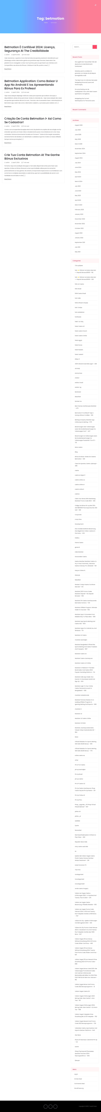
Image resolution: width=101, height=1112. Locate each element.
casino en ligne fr (80, 475)
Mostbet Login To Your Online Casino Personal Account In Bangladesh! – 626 (84, 688)
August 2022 (78, 233)
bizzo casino (78, 447)
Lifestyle (77, 575)
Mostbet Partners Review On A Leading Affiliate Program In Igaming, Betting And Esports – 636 (85, 702)
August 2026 (78, 125)
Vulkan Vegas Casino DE (82, 991)
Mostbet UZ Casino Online (83, 718)
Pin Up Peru (78, 800)
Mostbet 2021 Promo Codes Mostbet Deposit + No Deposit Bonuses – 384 (84, 594)
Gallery (77, 538)
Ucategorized (79, 874)
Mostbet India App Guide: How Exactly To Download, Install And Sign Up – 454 (85, 679)
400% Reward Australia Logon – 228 (86, 364)
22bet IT (77, 359)
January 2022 (79, 238)
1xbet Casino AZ (80, 326)
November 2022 (80, 224)
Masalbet (78, 580)
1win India (78, 298)
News (76, 737)
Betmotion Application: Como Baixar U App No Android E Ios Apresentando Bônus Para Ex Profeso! (31, 84)
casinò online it (79, 489)
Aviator (77, 378)
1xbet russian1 (79, 354)
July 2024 (78, 163)
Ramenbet (78, 830)
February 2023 (79, 209)
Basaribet (78, 397)
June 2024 (78, 167)
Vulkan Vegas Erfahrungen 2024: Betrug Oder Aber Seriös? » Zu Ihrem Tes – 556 (86, 1007)
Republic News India (81, 842)
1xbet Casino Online (81, 336)
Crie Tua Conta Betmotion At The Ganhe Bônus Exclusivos (32, 156)
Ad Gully (77, 368)
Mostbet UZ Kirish (80, 723)
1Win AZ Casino (79, 284)
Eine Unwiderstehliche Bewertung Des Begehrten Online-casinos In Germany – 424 (85, 531)
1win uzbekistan (79, 312)
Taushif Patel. (93, 1106)
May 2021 (77, 252)
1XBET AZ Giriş (79, 321)
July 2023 (78, 186)
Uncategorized (79, 879)
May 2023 (78, 195)
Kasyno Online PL (80, 570)
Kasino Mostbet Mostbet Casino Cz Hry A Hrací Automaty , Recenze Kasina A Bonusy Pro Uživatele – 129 (86, 563)
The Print (77, 870)
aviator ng (78, 387)
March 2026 (78, 144)
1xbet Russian (79, 350)
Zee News (78, 1035)
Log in (76, 1074)
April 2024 (78, 177)
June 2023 (78, 191)
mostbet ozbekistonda (82, 695)
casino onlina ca (80, 480)
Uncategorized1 (79, 884)
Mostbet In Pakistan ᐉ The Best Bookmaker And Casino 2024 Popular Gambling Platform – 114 (85, 670)
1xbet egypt (78, 340)
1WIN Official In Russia (81, 303)
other (76, 760)
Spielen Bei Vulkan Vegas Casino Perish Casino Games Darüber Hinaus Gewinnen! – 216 (85, 858)
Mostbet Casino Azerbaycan (84, 658)
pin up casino (79, 779)
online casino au (80, 755)
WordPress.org (78, 1088)
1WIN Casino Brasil (80, 293)
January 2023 (79, 214)
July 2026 (78, 130)
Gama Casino (79, 542)
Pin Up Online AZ (80, 795)
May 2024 (78, 172)
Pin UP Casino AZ (80, 783)
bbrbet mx (78, 401)
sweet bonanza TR (80, 865)
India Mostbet (79, 552)
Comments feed (79, 1083)
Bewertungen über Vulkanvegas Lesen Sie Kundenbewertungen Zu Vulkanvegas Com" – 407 (85, 429)
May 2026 (78, 139)
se (75, 851)
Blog (76, 452)
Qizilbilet (77, 821)
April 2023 (78, 200)
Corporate (78, 515)
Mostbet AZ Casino (81, 635)
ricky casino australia (81, 846)
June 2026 (78, 134)
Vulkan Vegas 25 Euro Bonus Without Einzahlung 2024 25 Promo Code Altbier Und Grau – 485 (85, 941)
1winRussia (78, 317)
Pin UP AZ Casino (80, 765)
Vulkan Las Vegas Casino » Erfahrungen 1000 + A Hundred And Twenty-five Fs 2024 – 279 (85, 895)
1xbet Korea (78, 345)
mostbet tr (78, 709)
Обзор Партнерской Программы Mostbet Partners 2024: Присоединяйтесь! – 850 (84, 1053)
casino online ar (80, 484)
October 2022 (79, 228)
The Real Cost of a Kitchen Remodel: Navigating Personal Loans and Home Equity (86, 82)
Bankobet (78, 392)
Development (79, 524)
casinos (77, 494)
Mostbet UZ (78, 714)
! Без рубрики (79, 265)
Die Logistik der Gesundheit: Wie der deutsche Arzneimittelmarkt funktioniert (86, 64)
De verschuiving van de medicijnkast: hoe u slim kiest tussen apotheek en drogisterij (86, 91)
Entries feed (78, 1079)
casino (77, 470)
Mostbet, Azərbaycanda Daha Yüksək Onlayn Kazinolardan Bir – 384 (85, 730)
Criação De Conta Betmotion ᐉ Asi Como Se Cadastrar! (32, 120)
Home (46, 22)
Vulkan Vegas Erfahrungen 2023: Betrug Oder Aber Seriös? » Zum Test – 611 (85, 998)
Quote (77, 825)
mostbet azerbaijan (81, 640)
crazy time (78, 519)
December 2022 (80, 219)
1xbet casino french (81, 331)
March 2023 (78, 205)
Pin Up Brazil (78, 774)
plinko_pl (78, 816)
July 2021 (77, 247)
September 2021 (80, 242)
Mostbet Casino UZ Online (83, 663)
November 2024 (80, 149)
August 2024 (79, 158)
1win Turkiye (78, 307)
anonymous (78, 373)
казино (77, 1047)
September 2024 (80, 153)
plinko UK (78, 811)
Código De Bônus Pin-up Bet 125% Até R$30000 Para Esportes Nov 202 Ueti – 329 (86, 508)
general (77, 547)
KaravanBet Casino (81, 557)
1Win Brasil (78, 289)
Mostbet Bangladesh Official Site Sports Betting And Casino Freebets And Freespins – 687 (86, 647)
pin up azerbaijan (80, 769)
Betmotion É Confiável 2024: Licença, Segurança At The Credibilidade (29, 49)
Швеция (77, 1060)
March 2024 (78, 181)
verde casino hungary (81, 888)
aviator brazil (79, 382)
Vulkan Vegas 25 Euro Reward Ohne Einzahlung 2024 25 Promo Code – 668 (86, 962)
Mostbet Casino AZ (81, 654)
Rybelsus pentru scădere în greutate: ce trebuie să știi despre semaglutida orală (85, 73)
